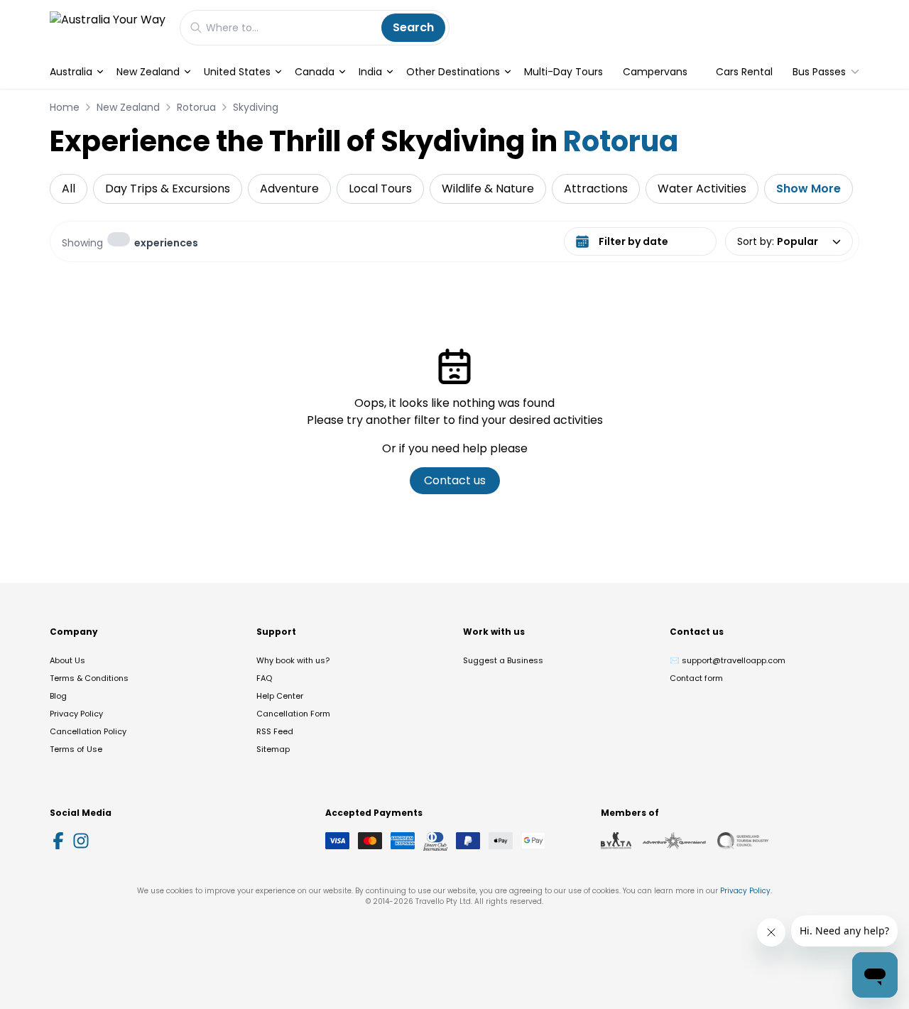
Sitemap (273, 749)
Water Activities (702, 188)
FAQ (264, 678)
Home (65, 107)
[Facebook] (58, 840)
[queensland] (742, 840)
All (68, 188)
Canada (314, 72)
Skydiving (255, 107)
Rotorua (196, 107)
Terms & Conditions (89, 678)
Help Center (279, 696)
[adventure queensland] (674, 840)
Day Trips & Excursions (167, 188)
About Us (67, 660)
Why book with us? (293, 660)
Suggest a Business (503, 660)
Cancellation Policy (88, 731)
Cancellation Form (293, 713)
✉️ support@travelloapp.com (727, 660)
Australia (71, 72)
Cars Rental (744, 72)
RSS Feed (274, 731)
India (370, 72)
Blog (58, 696)
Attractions (596, 188)
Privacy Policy (76, 713)
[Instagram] (80, 840)
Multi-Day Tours (563, 72)
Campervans (655, 72)
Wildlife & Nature (488, 188)
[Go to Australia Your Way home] (107, 27)
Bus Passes (819, 72)
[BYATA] (616, 840)
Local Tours (380, 188)
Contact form (696, 678)
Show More (808, 188)
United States (237, 72)
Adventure (289, 188)
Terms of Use (76, 749)
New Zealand (148, 72)
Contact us (455, 480)
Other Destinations (453, 72)
